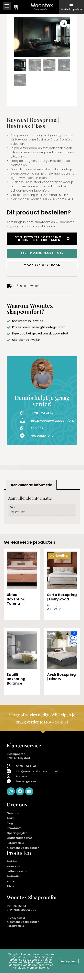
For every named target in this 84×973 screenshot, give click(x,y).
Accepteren (68, 961)
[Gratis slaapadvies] (71, 4)
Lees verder (15, 615)
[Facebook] (20, 791)
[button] (7, 6)
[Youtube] (29, 791)
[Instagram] (11, 791)
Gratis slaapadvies (71, 9)
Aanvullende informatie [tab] (31, 485)
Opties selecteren (59, 615)
